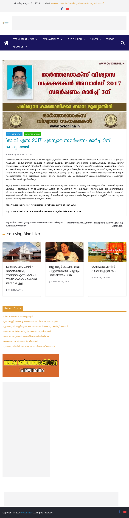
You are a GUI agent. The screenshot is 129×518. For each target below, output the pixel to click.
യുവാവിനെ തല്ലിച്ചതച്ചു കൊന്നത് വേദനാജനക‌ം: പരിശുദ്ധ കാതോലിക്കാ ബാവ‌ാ (34, 224)
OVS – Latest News (23, 39)
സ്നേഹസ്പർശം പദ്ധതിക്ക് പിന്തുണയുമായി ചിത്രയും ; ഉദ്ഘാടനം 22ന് (64, 271)
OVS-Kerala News (32, 134)
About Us (18, 46)
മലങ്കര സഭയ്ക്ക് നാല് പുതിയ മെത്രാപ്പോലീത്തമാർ (77, 3)
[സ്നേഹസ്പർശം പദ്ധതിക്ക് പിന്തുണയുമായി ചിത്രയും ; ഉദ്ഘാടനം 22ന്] (64, 243)
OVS (30, 154)
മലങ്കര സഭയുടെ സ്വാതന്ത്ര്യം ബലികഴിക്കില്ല (26, 336)
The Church (75, 39)
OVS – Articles (50, 39)
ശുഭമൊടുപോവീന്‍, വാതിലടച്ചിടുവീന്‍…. (103, 269)
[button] (35, 39)
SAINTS (94, 39)
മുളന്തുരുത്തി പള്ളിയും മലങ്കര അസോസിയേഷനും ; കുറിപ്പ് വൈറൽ (35, 326)
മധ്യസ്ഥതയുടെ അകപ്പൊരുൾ (18, 316)
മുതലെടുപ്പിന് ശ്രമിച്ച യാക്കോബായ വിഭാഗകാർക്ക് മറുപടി (30, 321)
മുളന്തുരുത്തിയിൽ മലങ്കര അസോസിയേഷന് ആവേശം (29, 346)
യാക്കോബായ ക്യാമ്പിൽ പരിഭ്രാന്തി (20, 341)
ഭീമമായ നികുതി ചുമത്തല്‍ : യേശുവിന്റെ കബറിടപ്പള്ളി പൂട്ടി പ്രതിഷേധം (95, 224)
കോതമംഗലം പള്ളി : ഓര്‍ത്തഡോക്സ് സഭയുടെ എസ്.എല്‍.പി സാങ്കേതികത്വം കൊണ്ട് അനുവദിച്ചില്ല (21, 275)
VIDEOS (110, 39)
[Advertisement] (69, 23)
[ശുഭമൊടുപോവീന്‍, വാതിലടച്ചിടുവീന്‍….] (107, 243)
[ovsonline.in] (6, 43)
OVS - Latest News (14, 134)
